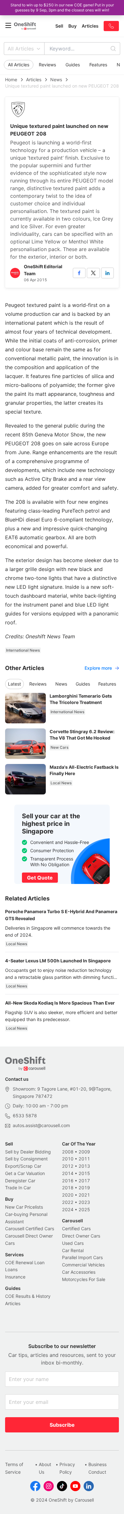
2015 (84, 1173)
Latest (14, 684)
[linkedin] (107, 273)
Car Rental (73, 1250)
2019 (84, 1187)
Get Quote (40, 877)
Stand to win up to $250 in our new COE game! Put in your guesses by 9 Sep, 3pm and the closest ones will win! (62, 7)
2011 (84, 1158)
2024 (67, 1209)
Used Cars (73, 1243)
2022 (67, 1202)
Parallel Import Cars (82, 1257)
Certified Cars (76, 1228)
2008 (67, 1151)
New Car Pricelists (24, 1207)
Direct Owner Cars (81, 1235)
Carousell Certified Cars (29, 1228)
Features (98, 64)
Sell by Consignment (26, 1158)
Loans (11, 1269)
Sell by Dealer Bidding (28, 1151)
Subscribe (62, 1425)
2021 (84, 1195)
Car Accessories (78, 1272)
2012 (67, 1166)
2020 (67, 1195)
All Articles (21, 48)
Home (11, 79)
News (56, 79)
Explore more (98, 668)
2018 (67, 1187)
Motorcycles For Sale (83, 1279)
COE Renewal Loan (25, 1262)
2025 (84, 1209)
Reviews (47, 64)
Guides (72, 64)
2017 (84, 1180)
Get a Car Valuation (25, 1173)
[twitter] (93, 273)
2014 (67, 1173)
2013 (84, 1166)
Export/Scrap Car (23, 1166)
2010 (67, 1158)
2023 (84, 1202)
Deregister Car (20, 1180)
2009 (84, 1151)
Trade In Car (18, 1187)
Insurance (15, 1276)
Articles (33, 79)
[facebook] (79, 273)
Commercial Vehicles (83, 1264)
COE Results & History (28, 1296)
